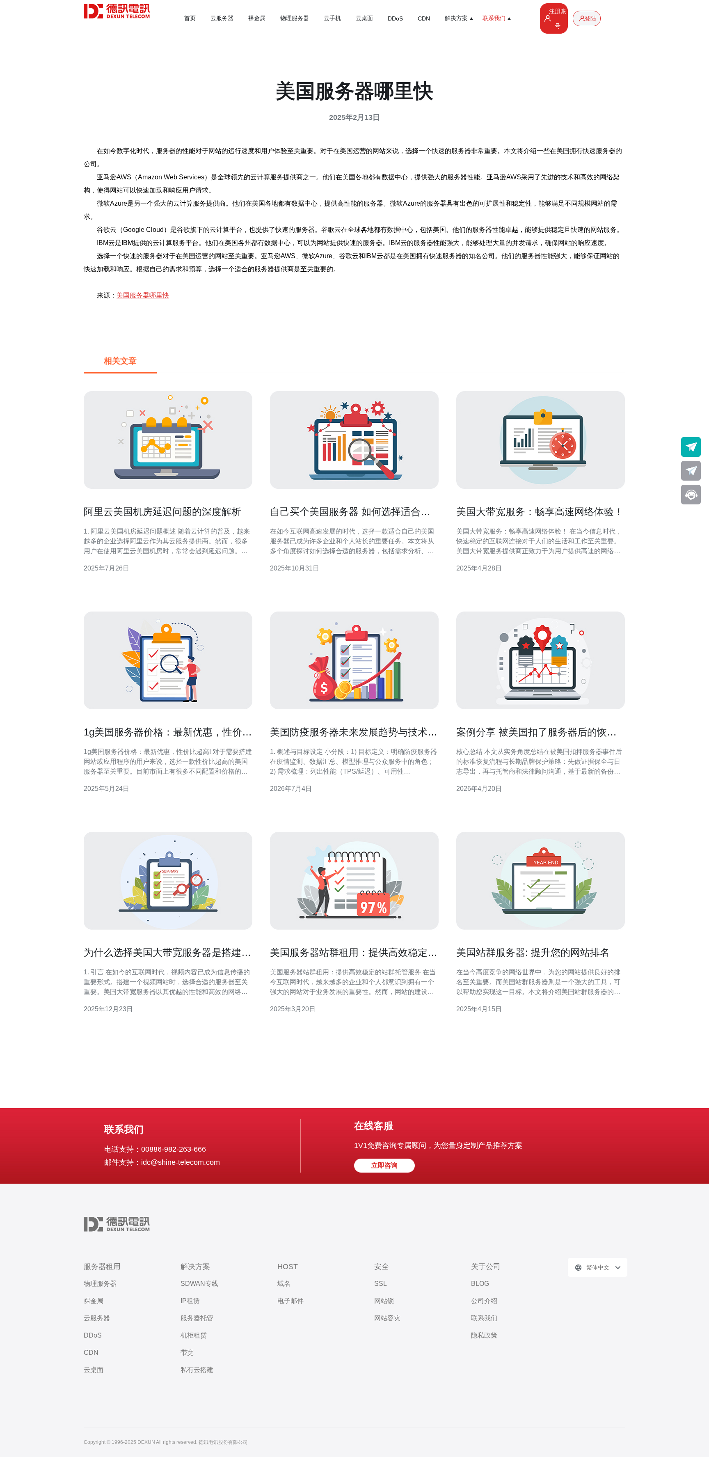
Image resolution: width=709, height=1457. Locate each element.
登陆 (590, 18)
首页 (190, 18)
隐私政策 (484, 1335)
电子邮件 (290, 1300)
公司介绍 (484, 1300)
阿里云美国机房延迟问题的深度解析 (162, 511)
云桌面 (364, 18)
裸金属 (256, 18)
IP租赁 (190, 1300)
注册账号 (557, 18)
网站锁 (384, 1300)
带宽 (187, 1352)
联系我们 (484, 1318)
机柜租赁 (194, 1335)
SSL (380, 1283)
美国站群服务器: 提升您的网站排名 (533, 952)
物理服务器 (294, 18)
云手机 (332, 18)
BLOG (480, 1283)
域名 (283, 1283)
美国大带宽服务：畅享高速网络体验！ (540, 511)
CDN (424, 18)
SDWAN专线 (199, 1283)
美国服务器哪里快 (143, 295)
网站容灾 (387, 1318)
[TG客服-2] (691, 471)
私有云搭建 (197, 1369)
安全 (381, 1266)
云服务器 (221, 18)
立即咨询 (384, 1165)
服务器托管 (197, 1318)
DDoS (395, 18)
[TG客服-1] (691, 447)
